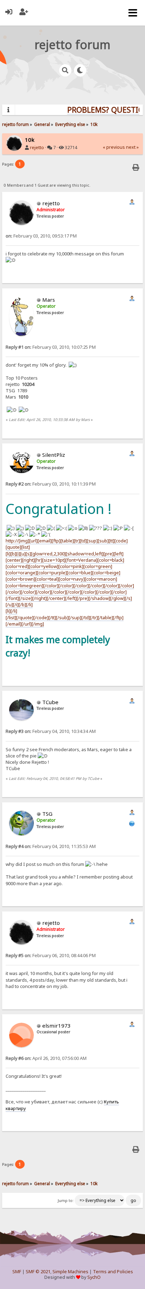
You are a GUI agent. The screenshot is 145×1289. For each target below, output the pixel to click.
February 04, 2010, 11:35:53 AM (51, 846)
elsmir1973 (56, 1025)
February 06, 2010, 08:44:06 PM (51, 956)
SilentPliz (53, 454)
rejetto (37, 148)
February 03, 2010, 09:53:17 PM (41, 236)
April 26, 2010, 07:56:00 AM (46, 1058)
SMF (16, 1272)
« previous (114, 147)
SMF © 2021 (38, 1272)
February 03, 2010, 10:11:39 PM (51, 484)
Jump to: (66, 1200)
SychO (94, 1277)
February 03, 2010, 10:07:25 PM (51, 347)
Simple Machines (70, 1272)
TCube (50, 702)
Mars (48, 299)
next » (132, 147)
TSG (47, 813)
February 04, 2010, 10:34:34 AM (51, 731)
